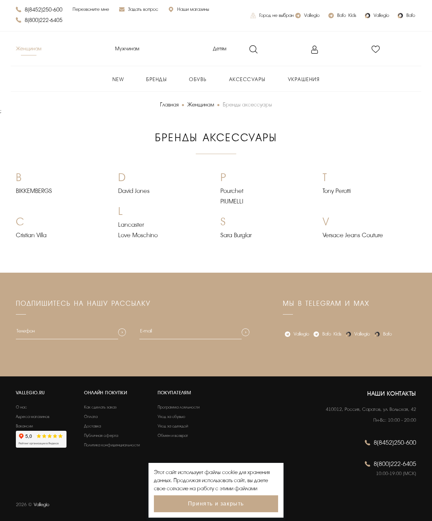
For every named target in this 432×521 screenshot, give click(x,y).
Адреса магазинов (32, 416)
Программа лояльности (178, 407)
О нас (21, 407)
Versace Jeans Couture (353, 235)
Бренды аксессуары (247, 105)
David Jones (134, 191)
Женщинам (29, 49)
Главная (169, 105)
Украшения (304, 79)
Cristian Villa (31, 235)
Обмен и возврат (173, 435)
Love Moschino (138, 235)
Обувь (198, 79)
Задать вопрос (143, 9)
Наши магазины (193, 9)
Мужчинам (127, 49)
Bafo (410, 15)
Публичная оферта (101, 435)
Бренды (156, 79)
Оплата (91, 416)
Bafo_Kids (346, 15)
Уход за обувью (171, 416)
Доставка (92, 426)
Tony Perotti (337, 191)
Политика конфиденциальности (112, 445)
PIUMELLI (231, 201)
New (118, 79)
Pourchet (231, 191)
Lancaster (131, 224)
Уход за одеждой (173, 426)
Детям (219, 49)
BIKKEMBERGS (34, 191)
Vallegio (312, 15)
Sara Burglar (235, 235)
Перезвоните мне (91, 9)
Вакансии (24, 426)
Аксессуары (247, 79)
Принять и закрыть (216, 503)
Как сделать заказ (100, 407)
